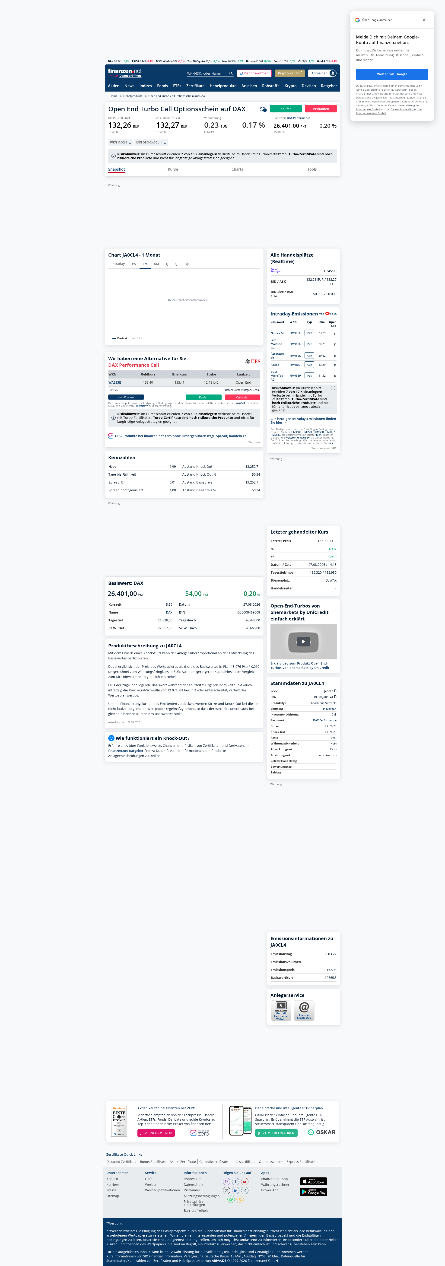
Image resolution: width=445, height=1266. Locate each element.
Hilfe (148, 1179)
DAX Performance (298, 118)
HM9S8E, (308, 432)
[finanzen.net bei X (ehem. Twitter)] (226, 1190)
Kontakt (112, 1179)
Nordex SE (277, 333)
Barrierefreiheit (196, 1211)
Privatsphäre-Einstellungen (194, 1203)
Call (309, 355)
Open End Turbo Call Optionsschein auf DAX (176, 96)
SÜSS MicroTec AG (277, 376)
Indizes (146, 86)
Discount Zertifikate (121, 1161)
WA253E (114, 382)
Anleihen (249, 86)
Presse (111, 1190)
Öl (299, 61)
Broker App (270, 1190)
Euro (277, 61)
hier (318, 434)
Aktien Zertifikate (183, 1161)
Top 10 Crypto (196, 61)
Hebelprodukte (223, 86)
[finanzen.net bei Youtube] (244, 1181)
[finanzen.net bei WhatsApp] (231, 1199)
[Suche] (231, 73)
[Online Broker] (125, 75)
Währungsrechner (275, 1185)
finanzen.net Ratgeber (125, 750)
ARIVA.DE (219, 1260)
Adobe (275, 365)
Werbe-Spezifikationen (162, 1190)
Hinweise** (141, 405)
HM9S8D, (319, 432)
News (129, 86)
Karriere (112, 1185)
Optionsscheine (271, 1161)
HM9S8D (295, 356)
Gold (320, 61)
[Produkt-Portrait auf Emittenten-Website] (280, 1020)
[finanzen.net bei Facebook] (235, 1181)
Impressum (192, 1179)
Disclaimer (192, 1190)
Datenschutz (193, 1185)
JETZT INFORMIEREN (156, 1133)
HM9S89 (295, 376)
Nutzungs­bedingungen (202, 1196)
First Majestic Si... (276, 344)
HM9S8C (295, 333)
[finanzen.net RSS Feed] (240, 1199)
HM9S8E (295, 344)
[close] (424, 20)
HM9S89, (275, 434)
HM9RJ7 (295, 365)
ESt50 (135, 61)
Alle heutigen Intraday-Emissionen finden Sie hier (303, 420)
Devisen (309, 86)
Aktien (113, 86)
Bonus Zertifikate (153, 1161)
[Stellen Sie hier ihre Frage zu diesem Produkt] (304, 1010)
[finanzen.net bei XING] (244, 1190)
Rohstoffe (271, 86)
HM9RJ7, (330, 432)
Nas (224, 61)
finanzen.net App (274, 1179)
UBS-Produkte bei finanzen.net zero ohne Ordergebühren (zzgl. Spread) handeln (179, 436)
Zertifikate (195, 86)
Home (114, 96)
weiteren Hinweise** (298, 437)
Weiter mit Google (392, 74)
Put (309, 332)
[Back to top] (330, 1261)
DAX (110, 61)
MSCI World (163, 61)
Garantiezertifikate (213, 1161)
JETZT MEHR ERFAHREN (276, 1133)
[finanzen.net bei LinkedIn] (235, 1190)
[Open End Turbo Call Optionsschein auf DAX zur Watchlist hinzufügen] (263, 108)
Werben (151, 1185)
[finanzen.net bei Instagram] (226, 1181)
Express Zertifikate (301, 1161)
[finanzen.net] (125, 71)
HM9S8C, (296, 432)
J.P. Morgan (329, 709)
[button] (254, 73)
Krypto (291, 86)
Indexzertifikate (243, 1161)
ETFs (177, 86)
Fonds (162, 86)
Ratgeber (329, 86)
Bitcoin (250, 61)
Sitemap (112, 1196)
